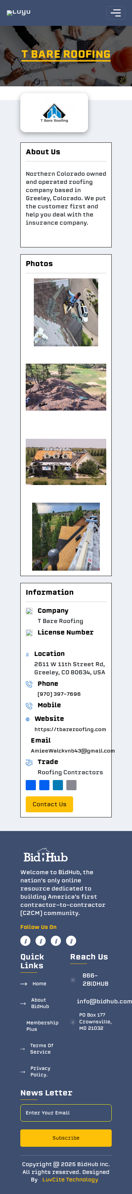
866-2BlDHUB (95, 980)
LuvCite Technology (70, 1179)
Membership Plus (42, 1026)
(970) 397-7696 (59, 694)
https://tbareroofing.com (70, 729)
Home (39, 984)
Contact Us (49, 804)
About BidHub (40, 1003)
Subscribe (66, 1138)
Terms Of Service (41, 1049)
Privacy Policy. (40, 1071)
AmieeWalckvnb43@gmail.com (73, 750)
